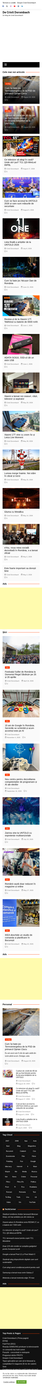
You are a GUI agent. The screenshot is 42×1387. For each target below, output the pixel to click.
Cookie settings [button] (9, 1382)
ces (34, 1151)
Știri (7, 667)
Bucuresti (9, 1151)
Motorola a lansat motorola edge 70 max (18, 1278)
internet (19, 1166)
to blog (8, 84)
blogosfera (32, 1146)
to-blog (8, 1197)
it (27, 1166)
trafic (18, 1197)
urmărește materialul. (10, 1377)
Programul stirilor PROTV (13, 1355)
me (16, 1171)
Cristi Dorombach (13, 97)
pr (15, 1187)
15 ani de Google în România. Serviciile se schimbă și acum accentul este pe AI (20, 728)
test (34, 1192)
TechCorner (10, 1209)
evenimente (10, 1156)
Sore (4, 1367)
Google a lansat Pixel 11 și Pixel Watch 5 (19, 1254)
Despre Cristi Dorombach (26, 3)
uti (36, 1197)
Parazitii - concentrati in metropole (16, 1352)
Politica (33, 1182)
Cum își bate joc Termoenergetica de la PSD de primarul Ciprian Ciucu (20, 91)
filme (34, 1156)
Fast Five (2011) (9, 1344)
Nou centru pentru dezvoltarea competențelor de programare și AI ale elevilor (21, 782)
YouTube (32, 1202)
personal (34, 1177)
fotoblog (9, 1161)
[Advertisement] (21, 38)
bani (8, 1146)
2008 (16, 1141)
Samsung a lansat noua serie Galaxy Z (18, 1273)
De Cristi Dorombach (16, 12)
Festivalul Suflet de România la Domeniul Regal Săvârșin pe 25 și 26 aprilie (20, 674)
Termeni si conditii (9, 3)
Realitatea (33, 1187)
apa (25, 1141)
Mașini (7, 1171)
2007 (7, 1141)
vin (20, 1202)
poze (7, 1187)
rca (22, 1187)
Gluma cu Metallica (13, 512)
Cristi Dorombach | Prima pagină (15, 1338)
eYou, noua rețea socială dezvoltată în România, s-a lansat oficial (21, 550)
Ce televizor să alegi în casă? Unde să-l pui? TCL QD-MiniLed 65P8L (20, 162)
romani (9, 1192)
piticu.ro (20, 1182)
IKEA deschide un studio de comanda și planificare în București (18, 938)
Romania (22, 1192)
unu (27, 1197)
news (14, 1177)
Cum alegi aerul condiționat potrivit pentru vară (21, 1267)
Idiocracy (8, 1166)
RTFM (5, 1341)
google (33, 1161)
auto (35, 1141)
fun (21, 1161)
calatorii (23, 1151)
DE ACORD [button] (21, 1382)
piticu (8, 1182)
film (23, 1156)
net (6, 1177)
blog (18, 1146)
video (8, 1202)
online (23, 1177)
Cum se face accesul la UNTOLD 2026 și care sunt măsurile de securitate (20, 203)
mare (35, 1166)
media (24, 1171)
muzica (34, 1171)
